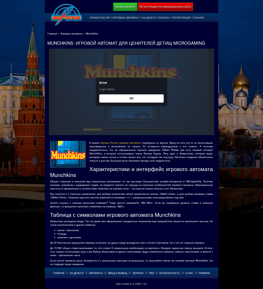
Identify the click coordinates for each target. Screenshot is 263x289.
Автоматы (96, 273)
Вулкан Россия (100, 17)
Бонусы (164, 17)
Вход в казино (125, 6)
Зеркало (138, 273)
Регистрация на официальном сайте (165, 6)
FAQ (151, 273)
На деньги (149, 17)
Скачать (199, 17)
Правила (204, 273)
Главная (58, 273)
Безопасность (169, 273)
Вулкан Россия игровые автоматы (121, 142)
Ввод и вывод (117, 273)
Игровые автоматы (126, 17)
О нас (189, 273)
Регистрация (181, 17)
